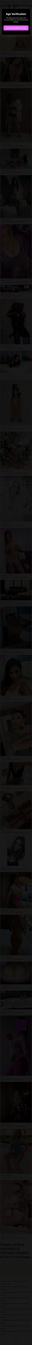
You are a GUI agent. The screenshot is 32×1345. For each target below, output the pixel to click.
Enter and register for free (16, 28)
